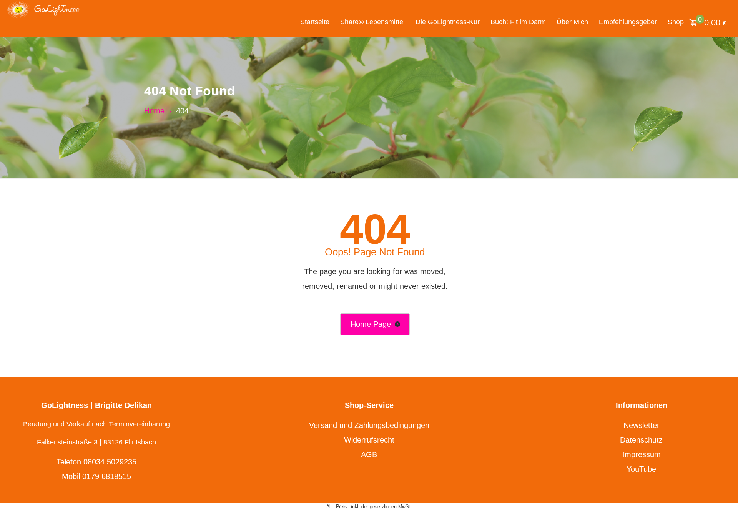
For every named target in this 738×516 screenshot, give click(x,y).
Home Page (371, 324)
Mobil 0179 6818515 (96, 476)
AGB (369, 454)
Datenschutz (641, 440)
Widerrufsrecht (369, 440)
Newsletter (641, 425)
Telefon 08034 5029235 (96, 462)
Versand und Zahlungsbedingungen (369, 425)
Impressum (641, 454)
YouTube (641, 469)
